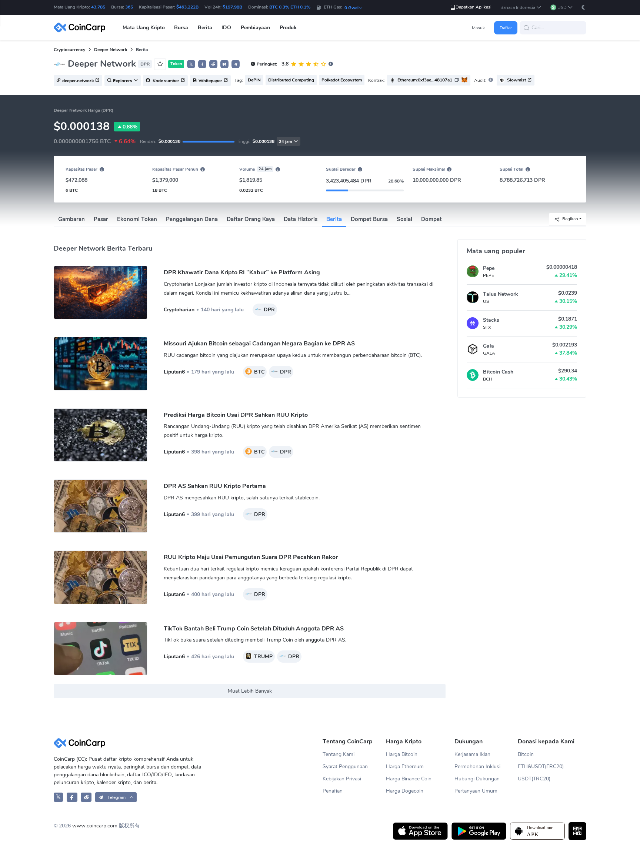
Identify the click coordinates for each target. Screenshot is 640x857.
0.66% (130, 126)
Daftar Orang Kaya (251, 219)
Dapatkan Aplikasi (473, 7)
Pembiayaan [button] (255, 27)
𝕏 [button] (191, 64)
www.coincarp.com (94, 825)
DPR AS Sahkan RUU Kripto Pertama (215, 486)
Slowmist (516, 80)
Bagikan (570, 219)
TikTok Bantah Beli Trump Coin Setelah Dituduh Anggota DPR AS (254, 629)
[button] (520, 7)
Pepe (488, 268)
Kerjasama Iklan (472, 754)
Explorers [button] (122, 81)
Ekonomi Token (137, 219)
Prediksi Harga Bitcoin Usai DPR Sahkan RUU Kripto (236, 415)
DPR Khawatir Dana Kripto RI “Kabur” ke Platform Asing (242, 272)
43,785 (98, 7)
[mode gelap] (583, 7)
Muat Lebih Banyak (250, 690)
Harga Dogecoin (404, 790)
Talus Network (500, 294)
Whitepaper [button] (210, 81)
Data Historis (300, 219)
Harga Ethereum (405, 766)
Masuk (478, 28)
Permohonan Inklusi (477, 766)
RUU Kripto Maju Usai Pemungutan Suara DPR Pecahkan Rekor (251, 557)
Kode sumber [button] (165, 81)
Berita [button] (205, 27)
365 (129, 7)
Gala (488, 345)
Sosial (404, 219)
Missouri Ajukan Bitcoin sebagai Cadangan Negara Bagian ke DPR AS (259, 343)
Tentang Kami (338, 754)
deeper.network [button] (78, 81)
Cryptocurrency (69, 50)
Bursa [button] (181, 27)
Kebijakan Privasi (342, 778)
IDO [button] (226, 27)
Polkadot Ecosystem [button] (341, 80)
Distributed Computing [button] (291, 80)
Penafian (333, 790)
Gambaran (71, 219)
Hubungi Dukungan (477, 778)
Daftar (506, 28)
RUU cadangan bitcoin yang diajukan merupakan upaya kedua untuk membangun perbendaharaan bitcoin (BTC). (293, 355)
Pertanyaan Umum (475, 790)
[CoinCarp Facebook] (72, 797)
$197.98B (232, 7)
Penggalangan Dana (192, 219)
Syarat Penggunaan (345, 766)
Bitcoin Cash (498, 371)
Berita (334, 219)
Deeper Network (110, 50)
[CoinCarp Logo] (81, 27)
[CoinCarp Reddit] (86, 797)
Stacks (491, 320)
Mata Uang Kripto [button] (144, 27)
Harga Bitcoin (401, 754)
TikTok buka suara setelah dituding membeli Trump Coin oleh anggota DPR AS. (255, 639)
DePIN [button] (254, 80)
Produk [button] (288, 27)
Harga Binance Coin (408, 778)
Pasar (101, 219)
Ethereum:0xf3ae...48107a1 (424, 80)
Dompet (431, 219)
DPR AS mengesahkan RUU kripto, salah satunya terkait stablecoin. (242, 497)
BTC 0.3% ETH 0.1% (289, 7)
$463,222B (187, 7)
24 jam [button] (285, 141)
